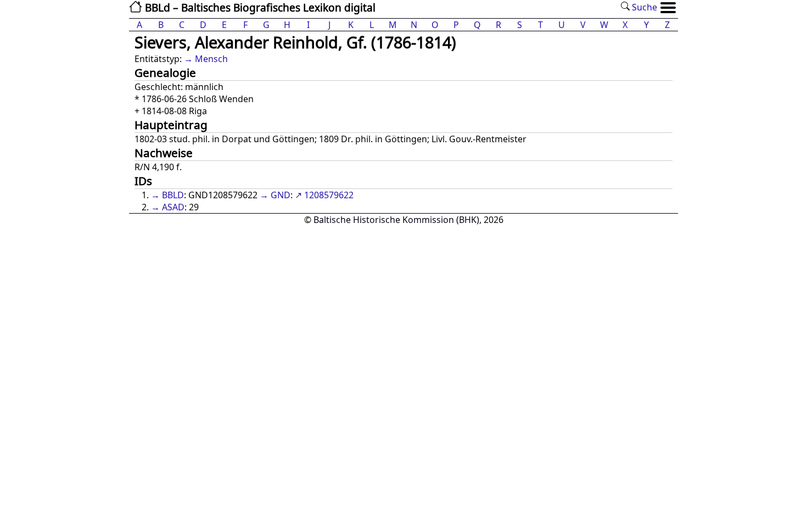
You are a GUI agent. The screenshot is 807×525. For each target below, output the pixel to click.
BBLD (173, 195)
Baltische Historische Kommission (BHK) (396, 220)
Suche (643, 7)
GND (280, 195)
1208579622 (329, 195)
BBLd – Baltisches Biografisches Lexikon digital (259, 7)
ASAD (173, 207)
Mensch (211, 59)
